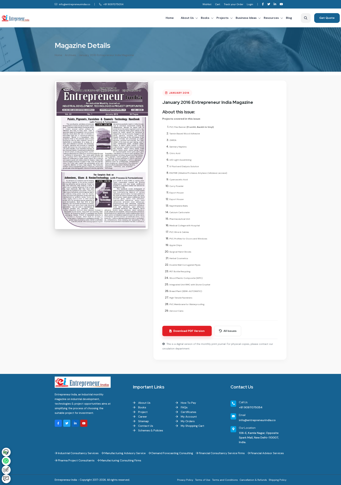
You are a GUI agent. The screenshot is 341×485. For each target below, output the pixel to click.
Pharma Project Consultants (75, 460)
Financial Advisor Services (267, 453)
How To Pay (188, 403)
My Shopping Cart (192, 426)
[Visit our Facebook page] (263, 4)
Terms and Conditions (225, 479)
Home (170, 18)
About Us (187, 18)
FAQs (184, 407)
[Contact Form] (6, 469)
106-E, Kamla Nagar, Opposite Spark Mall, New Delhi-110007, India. (259, 437)
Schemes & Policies (150, 430)
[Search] (306, 18)
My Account (188, 416)
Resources (271, 18)
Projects (222, 18)
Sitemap (143, 421)
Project (142, 412)
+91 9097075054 (113, 4)
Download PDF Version (189, 331)
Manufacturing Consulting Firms (120, 460)
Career (142, 416)
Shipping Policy (277, 479)
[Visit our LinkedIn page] (275, 4)
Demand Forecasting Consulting (172, 453)
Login (250, 4)
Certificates (188, 412)
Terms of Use (202, 479)
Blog (289, 18)
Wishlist (207, 4)
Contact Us (145, 426)
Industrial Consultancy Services (78, 453)
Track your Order (233, 4)
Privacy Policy (185, 479)
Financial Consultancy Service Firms (221, 453)
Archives (70, 55)
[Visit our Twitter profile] (268, 4)
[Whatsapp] (6, 461)
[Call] (6, 452)
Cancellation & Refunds (253, 479)
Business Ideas (246, 18)
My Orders (187, 421)
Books (205, 18)
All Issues (230, 331)
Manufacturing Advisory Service (125, 453)
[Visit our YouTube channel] (281, 4)
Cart (217, 4)
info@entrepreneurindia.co (74, 4)
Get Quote (327, 18)
